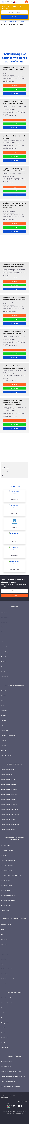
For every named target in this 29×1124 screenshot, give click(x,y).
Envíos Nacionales (6, 870)
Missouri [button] (5, 472)
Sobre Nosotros (6, 1067)
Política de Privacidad (8, 1095)
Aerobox (3, 1018)
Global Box (4, 1038)
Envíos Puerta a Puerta (8, 895)
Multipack (4, 647)
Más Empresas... (6, 677)
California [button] (5, 468)
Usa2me (3, 1028)
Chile (2, 725)
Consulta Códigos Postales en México (13, 1076)
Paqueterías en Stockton (9, 789)
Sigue (3, 964)
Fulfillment (4, 855)
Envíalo (3, 1043)
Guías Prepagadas (7, 850)
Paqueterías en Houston (9, 804)
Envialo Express (6, 672)
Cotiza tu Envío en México (9, 1081)
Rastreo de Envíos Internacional (11, 1072)
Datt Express (5, 617)
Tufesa (3, 632)
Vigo (2, 929)
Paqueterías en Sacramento (10, 824)
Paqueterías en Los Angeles (10, 814)
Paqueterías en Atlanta (8, 774)
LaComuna (9, 1113)
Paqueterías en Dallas (8, 779)
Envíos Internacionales (8, 979)
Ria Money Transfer (7, 969)
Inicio (2, 21)
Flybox (3, 1033)
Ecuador (3, 696)
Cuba (3, 706)
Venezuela (4, 730)
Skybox (3, 1008)
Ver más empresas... (7, 984)
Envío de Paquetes (7, 865)
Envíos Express (5, 845)
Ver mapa (14, 85)
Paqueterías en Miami (8, 769)
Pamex (3, 627)
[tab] (14, 464)
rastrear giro (14, 93)
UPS (2, 642)
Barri (2, 934)
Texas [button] (4, 476)
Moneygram (5, 954)
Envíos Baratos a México (8, 900)
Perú (2, 701)
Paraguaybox (5, 1023)
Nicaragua (4, 711)
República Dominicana (8, 735)
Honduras (4, 720)
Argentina (4, 715)
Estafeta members (7, 998)
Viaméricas (4, 939)
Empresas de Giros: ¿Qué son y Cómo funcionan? (16, 21)
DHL (2, 667)
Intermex (4, 944)
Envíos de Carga (6, 905)
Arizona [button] (4, 464)
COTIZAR (14, 17)
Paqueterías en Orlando (8, 829)
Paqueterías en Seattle (8, 784)
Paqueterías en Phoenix (8, 819)
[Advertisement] (14, 39)
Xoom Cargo (5, 652)
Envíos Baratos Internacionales (11, 875)
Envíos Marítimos (6, 885)
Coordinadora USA (7, 1003)
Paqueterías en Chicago (9, 794)
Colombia (4, 691)
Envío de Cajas (5, 890)
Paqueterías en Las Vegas (9, 809)
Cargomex (4, 612)
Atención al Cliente (7, 1062)
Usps (2, 637)
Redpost (4, 662)
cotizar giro (14, 89)
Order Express (5, 974)
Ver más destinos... (7, 755)
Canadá (3, 740)
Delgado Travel (6, 924)
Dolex (3, 949)
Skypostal (4, 622)
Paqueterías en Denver (8, 799)
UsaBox (3, 1013)
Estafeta (4, 657)
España (3, 750)
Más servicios (5, 910)
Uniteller (3, 959)
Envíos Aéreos (5, 880)
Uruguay (3, 745)
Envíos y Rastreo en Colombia (10, 1086)
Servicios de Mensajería (8, 860)
